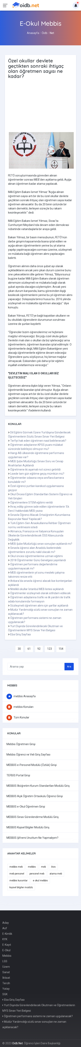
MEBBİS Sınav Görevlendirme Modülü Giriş (32, 817)
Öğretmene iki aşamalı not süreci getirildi (35, 469)
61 (29, 648)
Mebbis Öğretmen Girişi (20, 744)
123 (49, 648)
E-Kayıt (6, 944)
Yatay (6, 988)
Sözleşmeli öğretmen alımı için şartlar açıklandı (39, 605)
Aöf (4, 928)
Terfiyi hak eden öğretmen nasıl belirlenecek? (38, 440)
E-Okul (6, 950)
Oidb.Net (17, 1043)
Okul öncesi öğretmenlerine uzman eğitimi (36, 556)
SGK (4, 994)
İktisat (6, 977)
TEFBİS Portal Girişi (18, 775)
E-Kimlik (7, 933)
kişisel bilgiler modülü (21, 887)
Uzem (6, 966)
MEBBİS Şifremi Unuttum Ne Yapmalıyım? (32, 837)
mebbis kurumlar (18, 880)
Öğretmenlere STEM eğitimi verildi (31, 502)
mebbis (32, 866)
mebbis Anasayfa (24, 696)
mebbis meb (16, 866)
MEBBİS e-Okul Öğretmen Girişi (25, 806)
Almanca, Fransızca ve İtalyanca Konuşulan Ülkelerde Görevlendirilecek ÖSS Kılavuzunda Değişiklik (36, 535)
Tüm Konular (21, 717)
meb (43, 866)
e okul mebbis (40, 880)
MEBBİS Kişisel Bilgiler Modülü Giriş (27, 827)
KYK (4, 939)
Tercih (6, 983)
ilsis (53, 866)
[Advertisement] (41, 105)
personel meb (36, 873)
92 (38, 648)
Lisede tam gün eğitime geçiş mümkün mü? (37, 473)
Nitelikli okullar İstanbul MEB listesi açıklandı (37, 589)
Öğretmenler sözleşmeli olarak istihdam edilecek (40, 593)
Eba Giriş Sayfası (20, 634)
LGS (4, 961)
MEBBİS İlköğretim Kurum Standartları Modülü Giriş (38, 785)
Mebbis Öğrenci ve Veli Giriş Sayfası (28, 754)
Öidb (44, 33)
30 (19, 648)
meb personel (16, 873)
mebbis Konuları (23, 706)
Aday (5, 922)
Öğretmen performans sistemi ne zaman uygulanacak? (38, 1016)
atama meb (56, 873)
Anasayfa (33, 33)
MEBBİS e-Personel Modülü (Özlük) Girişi (31, 765)
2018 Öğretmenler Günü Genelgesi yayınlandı (38, 560)
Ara (69, 666)
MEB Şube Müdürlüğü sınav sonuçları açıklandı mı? (41, 543)
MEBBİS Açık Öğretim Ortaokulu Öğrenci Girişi (34, 796)
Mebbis (6, 955)
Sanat (6, 972)
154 (61, 648)
